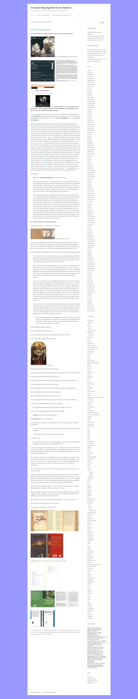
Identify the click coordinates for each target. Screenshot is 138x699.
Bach (93, 627)
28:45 (67, 139)
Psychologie (72, 630)
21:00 (46, 135)
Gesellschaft (90, 401)
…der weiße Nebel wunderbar (94, 32)
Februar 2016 (90, 282)
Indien (88, 420)
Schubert (102, 663)
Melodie (89, 493)
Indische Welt (90, 422)
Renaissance (90, 556)
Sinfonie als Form (91, 566)
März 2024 (89, 95)
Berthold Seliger (94, 629)
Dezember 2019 (91, 193)
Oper (88, 526)
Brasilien (89, 366)
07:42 (72, 127)
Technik (89, 589)
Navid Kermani (92, 651)
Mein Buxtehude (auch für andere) (95, 38)
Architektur (90, 353)
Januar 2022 (90, 145)
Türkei (88, 597)
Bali (88, 357)
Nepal (88, 516)
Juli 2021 (89, 157)
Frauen (89, 389)
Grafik (88, 408)
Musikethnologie (91, 499)
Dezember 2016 (91, 262)
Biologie (90, 514)
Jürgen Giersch (90, 443)
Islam (88, 432)
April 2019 (89, 209)
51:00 (75, 149)
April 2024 (89, 93)
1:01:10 (67, 156)
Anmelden (89, 677)
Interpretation (90, 426)
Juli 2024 (89, 88)
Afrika (88, 324)
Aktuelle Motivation (97, 61)
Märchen (89, 487)
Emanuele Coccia (93, 639)
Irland (88, 430)
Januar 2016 (90, 284)
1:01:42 (56, 158)
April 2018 (89, 232)
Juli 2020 (89, 180)
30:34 (73, 141)
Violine (89, 602)
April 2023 (89, 116)
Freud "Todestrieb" (62, 632)
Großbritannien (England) (93, 414)
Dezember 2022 (91, 124)
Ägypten (89, 326)
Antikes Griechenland (92, 347)
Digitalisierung (90, 372)
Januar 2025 (90, 76)
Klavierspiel (90, 453)
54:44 (60, 151)
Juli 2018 (89, 226)
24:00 (49, 137)
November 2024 (91, 80)
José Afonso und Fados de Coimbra (95, 36)
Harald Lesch (104, 642)
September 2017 (91, 245)
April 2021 (89, 163)
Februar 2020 (90, 189)
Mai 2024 (89, 91)
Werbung (89, 614)
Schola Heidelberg (47, 634)
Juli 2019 (89, 203)
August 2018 (90, 224)
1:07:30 (47, 162)
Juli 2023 (89, 111)
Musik (90, 474)
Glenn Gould (98, 640)
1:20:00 (44, 168)
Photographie (90, 539)
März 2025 (89, 72)
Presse (89, 549)
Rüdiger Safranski (92, 663)
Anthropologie (90, 343)
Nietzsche (100, 651)
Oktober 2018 (90, 220)
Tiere (88, 595)
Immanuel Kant (91, 644)
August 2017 (90, 247)
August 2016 (90, 270)
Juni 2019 (89, 205)
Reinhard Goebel (96, 656)
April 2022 (89, 139)
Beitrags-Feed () (92, 678)
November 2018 (91, 218)
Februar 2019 (90, 212)
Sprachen (90, 476)
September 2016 (91, 268)
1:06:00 (32, 162)
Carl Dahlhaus (91, 634)
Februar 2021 (90, 166)
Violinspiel (102, 666)
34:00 (42, 145)
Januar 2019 (90, 214)
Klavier (89, 451)
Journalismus (90, 441)
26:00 (35, 139)
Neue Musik (90, 518)
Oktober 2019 (90, 197)
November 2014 (91, 310)
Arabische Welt (91, 349)
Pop (88, 545)
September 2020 (91, 176)
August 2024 (90, 86)
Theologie (89, 593)
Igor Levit (99, 643)
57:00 (78, 151)
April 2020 (89, 186)
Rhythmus (89, 558)
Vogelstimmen (90, 608)
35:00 (67, 145)
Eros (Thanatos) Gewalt (40, 29)
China (88, 370)
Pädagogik (89, 531)
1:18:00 (71, 166)
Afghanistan (90, 320)
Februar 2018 (90, 236)
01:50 (60, 124)
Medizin (89, 491)
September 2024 (91, 84)
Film (88, 380)
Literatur (55, 630)
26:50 (45, 139)
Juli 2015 (89, 295)
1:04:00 (46, 160)
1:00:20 (66, 154)
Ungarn (89, 599)
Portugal (89, 547)
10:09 (41, 129)
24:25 (62, 137)
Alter (88, 339)
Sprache (89, 574)
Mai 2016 (89, 276)
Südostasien (90, 581)
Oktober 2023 (90, 105)
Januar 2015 (90, 307)
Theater (89, 591)
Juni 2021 (89, 159)
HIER (56, 106)
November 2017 (91, 241)
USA (88, 601)
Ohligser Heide (92, 652)
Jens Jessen (90, 646)
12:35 (32, 131)
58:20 (47, 152)
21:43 (62, 135)
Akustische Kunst (91, 330)
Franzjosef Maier (91, 640)
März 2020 (89, 188)
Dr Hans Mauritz (99, 638)
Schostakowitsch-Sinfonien (94, 564)
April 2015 (89, 301)
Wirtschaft (89, 616)
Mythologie (90, 503)
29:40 (35, 141)
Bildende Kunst (91, 360)
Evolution (89, 378)
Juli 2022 (89, 134)
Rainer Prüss (99, 653)
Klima (88, 455)
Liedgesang (90, 478)
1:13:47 (57, 164)
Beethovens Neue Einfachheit (99, 51)
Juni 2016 (89, 274)
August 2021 (90, 155)
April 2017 (89, 255)
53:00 (40, 151)
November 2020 (91, 172)
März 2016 (89, 280)
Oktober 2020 (90, 174)
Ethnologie (89, 376)
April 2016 (89, 278)
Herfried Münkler (91, 643)
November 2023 (91, 103)
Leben (89, 508)
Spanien (89, 570)
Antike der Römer (91, 345)
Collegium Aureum (93, 635)
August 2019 (90, 201)
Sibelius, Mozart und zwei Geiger (95, 40)
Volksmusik (90, 610)
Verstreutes (91, 335)
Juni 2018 (89, 228)
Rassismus (99, 655)
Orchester (89, 528)
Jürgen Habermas (99, 648)
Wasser (89, 612)
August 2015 (90, 293)
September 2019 (91, 199)
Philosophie (90, 535)
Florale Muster (90, 383)
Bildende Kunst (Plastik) (93, 362)
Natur (88, 505)
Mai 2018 (89, 230)
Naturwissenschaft (92, 512)
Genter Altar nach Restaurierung (95, 397)
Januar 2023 (90, 122)
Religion (89, 554)
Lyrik (59, 630)
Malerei (89, 485)
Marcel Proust (34, 634)
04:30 (42, 126)
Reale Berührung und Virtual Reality (61, 15)
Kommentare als (92, 680)
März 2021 (89, 164)
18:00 (56, 133)
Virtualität (89, 604)
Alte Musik (89, 337)
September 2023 (91, 107)
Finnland (89, 382)
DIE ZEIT (105, 636)
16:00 (79, 131)
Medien (89, 489)
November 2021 (91, 149)
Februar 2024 (90, 97)
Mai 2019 (89, 207)
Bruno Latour (92, 631)
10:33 (57, 129)
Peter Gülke (100, 652)
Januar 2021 (90, 168)
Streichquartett (91, 578)
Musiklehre (90, 501)
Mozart (89, 497)
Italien (88, 435)
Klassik (89, 449)
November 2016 (91, 264)
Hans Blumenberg (94, 642)
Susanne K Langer (94, 665)
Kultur (88, 468)
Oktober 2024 (90, 82)
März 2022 (89, 141)
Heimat (90, 506)
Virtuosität (89, 606)
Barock (89, 359)
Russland (89, 562)
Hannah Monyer (75, 632)
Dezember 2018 (91, 216)
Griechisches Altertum (92, 412)
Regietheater (90, 553)
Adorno (89, 627)
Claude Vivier (54, 632)
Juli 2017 (89, 249)
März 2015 (89, 303)
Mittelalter (89, 495)
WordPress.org (91, 682)
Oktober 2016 (90, 266)
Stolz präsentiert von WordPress (49, 692)
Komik (88, 460)
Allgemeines (90, 332)
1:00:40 (40, 156)
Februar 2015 (90, 305)
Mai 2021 (89, 161)
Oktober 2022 (90, 128)
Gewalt (69, 632)
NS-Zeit (89, 522)
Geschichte (90, 399)
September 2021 (91, 153)
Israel (88, 433)
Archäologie (90, 351)
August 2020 (90, 178)
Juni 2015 (89, 297)
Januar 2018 (90, 237)
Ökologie (89, 524)
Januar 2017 (90, 261)
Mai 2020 (89, 184)
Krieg (88, 466)
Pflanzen (89, 533)
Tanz (88, 587)
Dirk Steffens (90, 638)
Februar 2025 (90, 74)
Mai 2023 (89, 115)
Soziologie (89, 568)
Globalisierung (90, 407)
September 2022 (91, 130)
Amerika (89, 341)
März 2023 (89, 118)
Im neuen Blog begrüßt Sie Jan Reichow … (52, 7)
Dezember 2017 (91, 239)
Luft (88, 481)
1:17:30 (42, 166)
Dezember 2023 (91, 101)
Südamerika (90, 579)
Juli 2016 (89, 272)
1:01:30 (45, 158)
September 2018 (91, 222)
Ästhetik (90, 537)
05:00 (64, 126)
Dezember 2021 (91, 147)
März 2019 (89, 211)
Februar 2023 (90, 120)
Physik (89, 541)
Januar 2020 (90, 191)
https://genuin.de (35, 118)
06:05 (38, 127)
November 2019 (91, 195)
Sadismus (40, 634)
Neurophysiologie (64, 630)
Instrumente (90, 424)
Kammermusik (90, 445)
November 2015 (91, 287)
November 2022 (91, 126)
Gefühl (89, 395)
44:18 (54, 149)
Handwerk (89, 416)
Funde (88, 393)
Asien (88, 355)
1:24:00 (53, 170)
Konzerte (89, 462)
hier (65, 177)
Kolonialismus (90, 458)
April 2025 (89, 70)
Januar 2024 (90, 99)
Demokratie (100, 636)
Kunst (89, 470)
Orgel (88, 529)
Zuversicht (89, 34)
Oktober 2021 (90, 151)
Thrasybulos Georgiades (93, 666)
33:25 (70, 143)
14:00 (44, 131)
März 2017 (89, 257)
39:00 (48, 147)
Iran (88, 428)
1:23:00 (68, 168)
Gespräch (89, 403)
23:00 (35, 137)
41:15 (72, 147)
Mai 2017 (89, 253)
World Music (90, 618)
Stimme (89, 576)
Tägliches (90, 334)
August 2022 (90, 132)
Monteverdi (97, 649)
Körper (89, 464)
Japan (88, 437)
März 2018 (89, 234)
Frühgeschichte (91, 391)
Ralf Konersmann (91, 655)
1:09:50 (68, 162)
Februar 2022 (90, 143)
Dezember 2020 (91, 170)
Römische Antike (91, 560)
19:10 (76, 133)
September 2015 (91, 291)
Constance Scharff (92, 636)
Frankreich (89, 387)
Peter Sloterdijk (91, 653)
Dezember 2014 (91, 309)
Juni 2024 (89, 90)
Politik (88, 543)
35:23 (32, 147)
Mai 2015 (89, 299)
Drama (89, 374)
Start (32, 15)
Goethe (104, 641)
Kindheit (89, 447)
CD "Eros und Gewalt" (45, 632)
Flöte (88, 385)
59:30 (32, 154)
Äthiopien (90, 322)
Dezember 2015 (91, 286)
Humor (89, 418)
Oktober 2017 (90, 243)
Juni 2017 (89, 251)
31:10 (45, 143)
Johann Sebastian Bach (95, 647)
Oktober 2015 (90, 289)
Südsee (89, 583)
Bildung (89, 364)
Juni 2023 (89, 113)
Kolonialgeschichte (91, 456)
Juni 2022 (89, 136)
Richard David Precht (94, 660)
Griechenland (90, 410)
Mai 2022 (89, 138)
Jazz (88, 439)
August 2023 (90, 109)
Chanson (89, 368)
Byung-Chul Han (94, 632)
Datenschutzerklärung (43, 15)
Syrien (88, 585)
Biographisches (93, 510)
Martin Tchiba (90, 649)
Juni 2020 (89, 182)
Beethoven (98, 627)
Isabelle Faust (99, 644)
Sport (89, 328)
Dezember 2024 (91, 78)
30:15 (51, 141)
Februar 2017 (90, 259)
